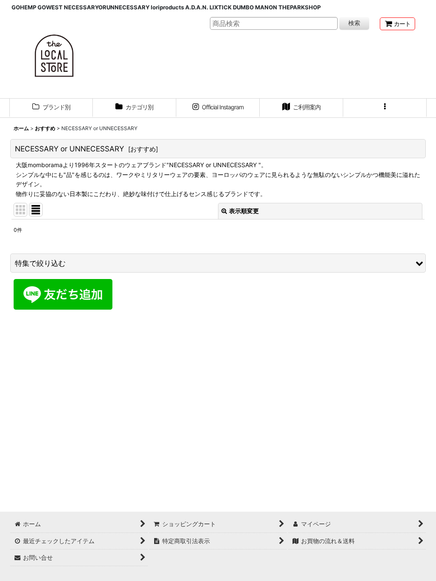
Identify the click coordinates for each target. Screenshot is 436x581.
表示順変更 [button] (244, 210)
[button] (385, 108)
